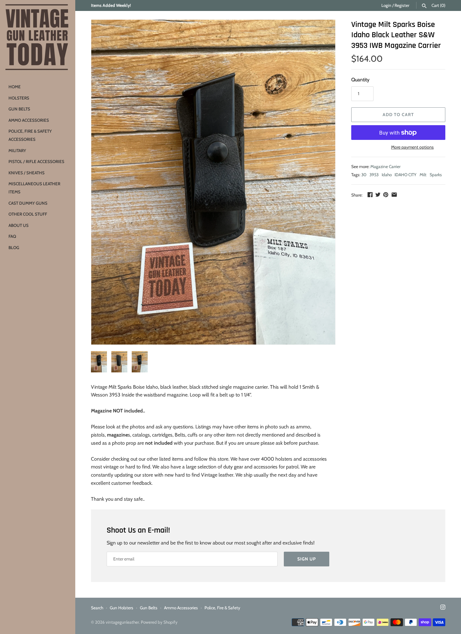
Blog (13, 247)
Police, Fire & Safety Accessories (30, 135)
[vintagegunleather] (37, 37)
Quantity (360, 80)
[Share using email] (394, 194)
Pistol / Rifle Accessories (36, 161)
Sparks (436, 174)
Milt (423, 174)
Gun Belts (19, 108)
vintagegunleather (122, 622)
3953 (374, 174)
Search (97, 607)
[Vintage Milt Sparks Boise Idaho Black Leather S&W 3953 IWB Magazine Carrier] (213, 182)
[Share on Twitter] (377, 194)
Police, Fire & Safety (222, 607)
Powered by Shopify (159, 622)
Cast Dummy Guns (27, 203)
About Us (18, 225)
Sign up (306, 559)
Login (386, 5)
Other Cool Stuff (27, 214)
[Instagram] (442, 608)
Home (14, 86)
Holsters (18, 97)
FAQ (12, 236)
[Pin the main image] (385, 194)
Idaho (387, 174)
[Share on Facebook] (370, 194)
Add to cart (398, 114)
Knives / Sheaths (26, 172)
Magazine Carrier (385, 166)
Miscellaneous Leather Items (34, 187)
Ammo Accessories (28, 120)
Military (17, 150)
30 (363, 174)
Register (402, 5)
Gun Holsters (121, 607)
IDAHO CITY (405, 174)
